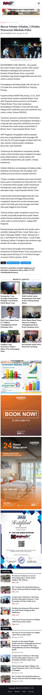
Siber (24, 691)
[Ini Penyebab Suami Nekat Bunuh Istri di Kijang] (32, 336)
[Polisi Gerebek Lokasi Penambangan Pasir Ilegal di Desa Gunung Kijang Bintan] (32, 288)
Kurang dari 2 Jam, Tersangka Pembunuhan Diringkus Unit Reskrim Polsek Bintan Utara (9, 299)
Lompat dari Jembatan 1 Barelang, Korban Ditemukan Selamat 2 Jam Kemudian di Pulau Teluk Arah (25, 599)
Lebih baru (1, 356)
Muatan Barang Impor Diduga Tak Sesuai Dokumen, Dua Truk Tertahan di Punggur (26, 668)
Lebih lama (40, 356)
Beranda (3, 22)
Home (10, 691)
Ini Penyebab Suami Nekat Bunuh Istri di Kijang (31, 346)
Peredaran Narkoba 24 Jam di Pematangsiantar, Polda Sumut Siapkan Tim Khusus (23, 578)
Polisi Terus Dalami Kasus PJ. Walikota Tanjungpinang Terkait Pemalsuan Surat (10, 323)
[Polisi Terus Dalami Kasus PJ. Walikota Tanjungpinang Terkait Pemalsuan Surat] (10, 312)
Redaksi (17, 691)
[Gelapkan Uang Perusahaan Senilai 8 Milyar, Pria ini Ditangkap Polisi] (10, 336)
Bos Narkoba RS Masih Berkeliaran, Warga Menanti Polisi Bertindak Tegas (26, 588)
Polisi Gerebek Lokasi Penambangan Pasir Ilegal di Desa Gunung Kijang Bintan (31, 299)
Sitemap (31, 691)
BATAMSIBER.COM (26, 688)
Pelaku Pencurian (12, 22)
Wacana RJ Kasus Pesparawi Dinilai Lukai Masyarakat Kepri (26, 621)
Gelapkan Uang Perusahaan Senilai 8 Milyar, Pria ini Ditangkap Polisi (10, 348)
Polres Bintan (25, 263)
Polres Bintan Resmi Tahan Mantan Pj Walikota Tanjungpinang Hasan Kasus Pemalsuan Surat (31, 323)
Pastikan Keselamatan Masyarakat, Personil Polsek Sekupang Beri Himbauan (25, 610)
